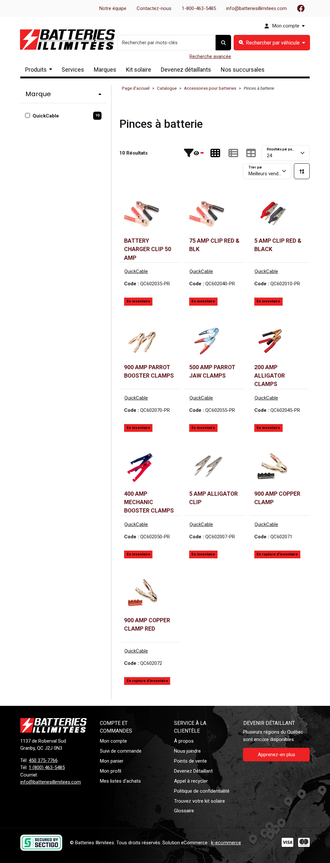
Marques (105, 69)
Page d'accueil (136, 88)
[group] (272, 43)
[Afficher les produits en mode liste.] (233, 153)
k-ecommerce (226, 843)
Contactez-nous (154, 8)
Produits (36, 69)
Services (73, 69)
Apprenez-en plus (276, 754)
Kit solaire (138, 69)
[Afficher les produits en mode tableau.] (251, 153)
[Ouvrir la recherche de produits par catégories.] (272, 43)
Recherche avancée (210, 56)
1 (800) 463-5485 (47, 767)
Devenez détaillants (186, 69)
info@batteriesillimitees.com (256, 8)
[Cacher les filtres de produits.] (194, 153)
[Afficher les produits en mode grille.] (215, 153)
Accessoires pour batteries (210, 88)
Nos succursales (243, 69)
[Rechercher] (223, 43)
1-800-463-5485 (199, 8)
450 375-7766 (43, 760)
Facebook (301, 8)
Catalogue (167, 88)
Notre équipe (112, 8)
